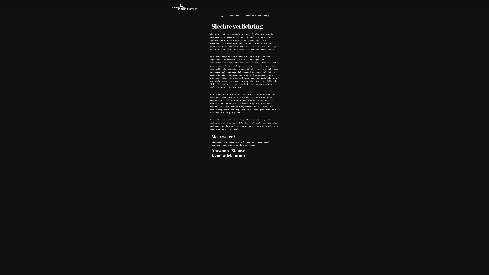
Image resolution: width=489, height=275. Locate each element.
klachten (234, 16)
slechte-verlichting (257, 16)
